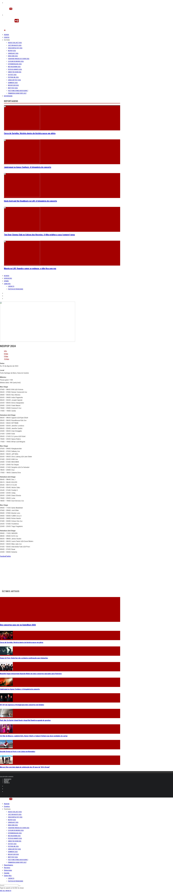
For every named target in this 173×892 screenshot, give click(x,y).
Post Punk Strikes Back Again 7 (18, 90)
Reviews (6, 276)
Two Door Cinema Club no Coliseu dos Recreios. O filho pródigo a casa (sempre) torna (39, 234)
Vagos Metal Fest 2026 (15, 48)
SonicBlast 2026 (13, 53)
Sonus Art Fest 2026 (14, 80)
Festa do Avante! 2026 (15, 69)
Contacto (11, 286)
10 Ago (6, 359)
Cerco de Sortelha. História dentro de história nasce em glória (29, 133)
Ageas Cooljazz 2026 (15, 42)
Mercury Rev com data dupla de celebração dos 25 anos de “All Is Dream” (25, 767)
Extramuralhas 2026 (15, 64)
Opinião (6, 281)
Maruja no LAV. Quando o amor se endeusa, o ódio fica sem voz (30, 268)
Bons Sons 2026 (13, 56)
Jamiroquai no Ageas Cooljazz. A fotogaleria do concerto (27, 167)
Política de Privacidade (15, 289)
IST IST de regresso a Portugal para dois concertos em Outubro (22, 705)
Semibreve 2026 (13, 82)
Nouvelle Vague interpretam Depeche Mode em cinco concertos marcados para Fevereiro (31, 674)
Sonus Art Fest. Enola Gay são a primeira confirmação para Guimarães (24, 658)
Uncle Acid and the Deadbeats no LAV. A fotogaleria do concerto (30, 201)
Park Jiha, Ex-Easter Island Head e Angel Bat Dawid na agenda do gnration (25, 720)
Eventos (6, 37)
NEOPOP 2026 (12, 50)
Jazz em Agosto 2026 (14, 45)
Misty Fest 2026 (13, 88)
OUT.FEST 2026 (12, 74)
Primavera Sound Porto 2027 (17, 93)
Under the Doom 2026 (14, 72)
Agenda (6, 34)
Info (5, 351)
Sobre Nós (7, 284)
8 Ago (6, 354)
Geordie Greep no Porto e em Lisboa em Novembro (17, 752)
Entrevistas (8, 278)
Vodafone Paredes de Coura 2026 (18, 58)
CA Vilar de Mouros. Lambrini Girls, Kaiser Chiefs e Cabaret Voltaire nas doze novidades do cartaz (33, 736)
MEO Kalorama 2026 (14, 66)
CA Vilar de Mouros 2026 (16, 61)
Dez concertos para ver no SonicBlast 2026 (18, 625)
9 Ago (6, 356)
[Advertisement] (60, 572)
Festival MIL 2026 (13, 77)
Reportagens (8, 96)
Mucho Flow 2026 (13, 85)
